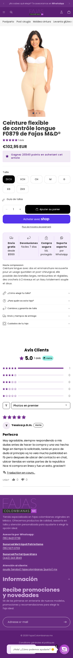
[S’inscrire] (65, 621)
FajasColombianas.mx (41, 635)
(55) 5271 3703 (11, 548)
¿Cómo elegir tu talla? (19, 293)
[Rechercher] (11, 12)
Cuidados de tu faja (17, 323)
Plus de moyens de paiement (36, 227)
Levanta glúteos (62, 21)
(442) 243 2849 (12, 558)
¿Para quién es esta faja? (20, 300)
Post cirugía (24, 21)
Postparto (8, 21)
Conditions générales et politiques (36, 642)
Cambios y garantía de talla (22, 308)
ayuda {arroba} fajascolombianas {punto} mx (30, 569)
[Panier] (69, 12)
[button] (10, 140)
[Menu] (4, 12)
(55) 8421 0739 (11, 538)
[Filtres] (6, 405)
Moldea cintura (42, 21)
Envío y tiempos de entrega (21, 315)
